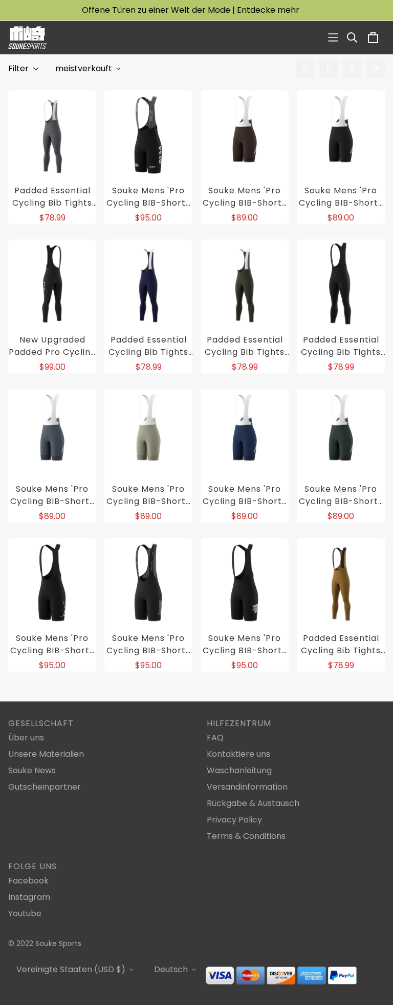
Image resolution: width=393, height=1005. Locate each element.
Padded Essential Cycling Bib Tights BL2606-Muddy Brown (341, 644)
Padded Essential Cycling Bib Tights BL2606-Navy (148, 346)
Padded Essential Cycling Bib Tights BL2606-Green (245, 346)
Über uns (26, 737)
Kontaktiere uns (238, 754)
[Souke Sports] (27, 37)
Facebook (28, 881)
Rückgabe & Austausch (253, 803)
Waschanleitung (239, 770)
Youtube (24, 913)
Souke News (32, 770)
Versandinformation (247, 787)
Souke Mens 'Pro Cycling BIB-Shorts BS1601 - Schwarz (148, 197)
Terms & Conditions (246, 836)
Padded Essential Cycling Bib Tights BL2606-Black (341, 346)
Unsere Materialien (46, 754)
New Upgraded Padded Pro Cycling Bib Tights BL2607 (52, 346)
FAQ (215, 737)
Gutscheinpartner (44, 787)
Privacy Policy (234, 820)
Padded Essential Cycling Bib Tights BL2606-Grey (52, 197)
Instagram (29, 897)
